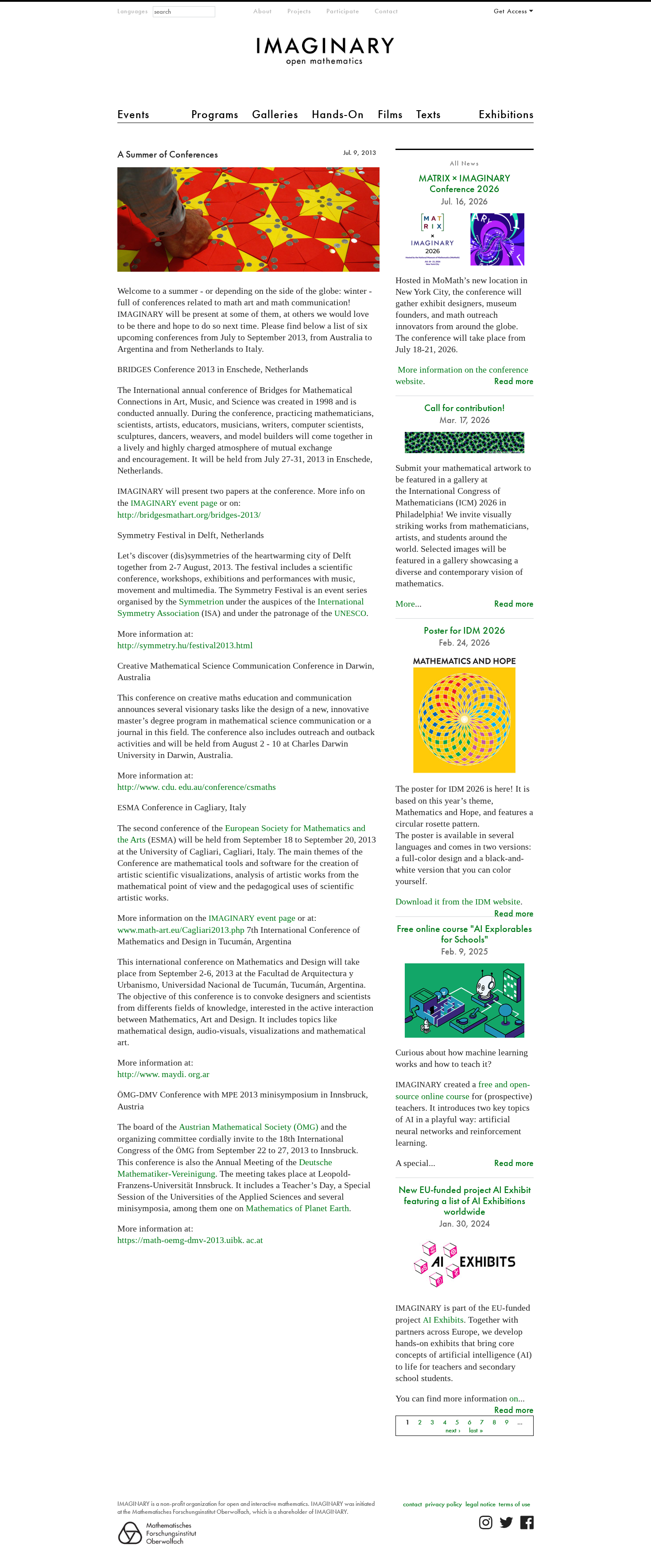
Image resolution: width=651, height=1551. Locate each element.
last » (476, 1430)
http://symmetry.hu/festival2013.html (185, 645)
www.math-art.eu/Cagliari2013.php (180, 930)
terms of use (514, 1504)
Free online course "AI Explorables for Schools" (464, 934)
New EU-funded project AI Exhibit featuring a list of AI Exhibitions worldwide (465, 1200)
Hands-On (338, 114)
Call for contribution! (464, 408)
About (262, 11)
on (513, 1398)
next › (453, 1430)
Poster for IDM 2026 (464, 630)
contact (412, 1504)
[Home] (325, 56)
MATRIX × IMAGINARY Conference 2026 (464, 183)
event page (174, 503)
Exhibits (443, 1319)
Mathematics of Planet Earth (297, 1208)
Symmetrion (201, 601)
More (405, 603)
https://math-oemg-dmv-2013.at (190, 1240)
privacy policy (443, 1504)
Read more (514, 380)
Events (133, 114)
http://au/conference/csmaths (196, 787)
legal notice (480, 1504)
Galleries (275, 114)
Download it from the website (457, 901)
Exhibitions (506, 114)
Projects (299, 11)
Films (390, 114)
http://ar (163, 1074)
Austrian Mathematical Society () (247, 1126)
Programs (214, 114)
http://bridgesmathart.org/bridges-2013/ (189, 515)
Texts (428, 114)
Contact (386, 11)
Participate (342, 11)
